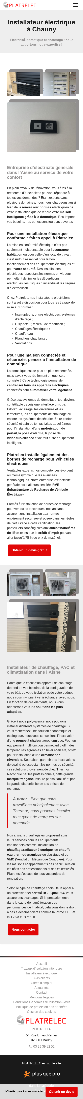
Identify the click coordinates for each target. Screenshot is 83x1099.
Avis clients (41, 978)
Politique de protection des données (41, 1007)
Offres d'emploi (41, 983)
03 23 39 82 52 (43, 1046)
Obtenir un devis (61, 1091)
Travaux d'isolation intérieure (41, 968)
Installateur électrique (41, 973)
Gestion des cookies (41, 1011)
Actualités (41, 987)
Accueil (41, 963)
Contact (41, 992)
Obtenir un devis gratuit (29, 550)
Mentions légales (41, 997)
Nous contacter (23, 929)
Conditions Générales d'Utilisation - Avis (41, 1002)
